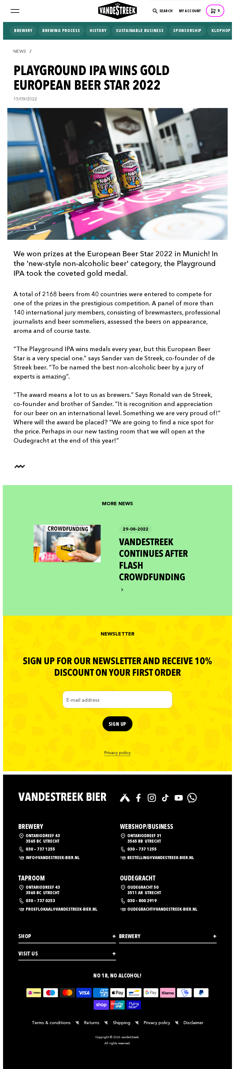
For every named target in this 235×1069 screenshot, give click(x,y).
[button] (15, 11)
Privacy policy (117, 752)
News (19, 51)
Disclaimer (193, 1022)
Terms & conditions (51, 1022)
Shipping (121, 1022)
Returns (91, 1022)
